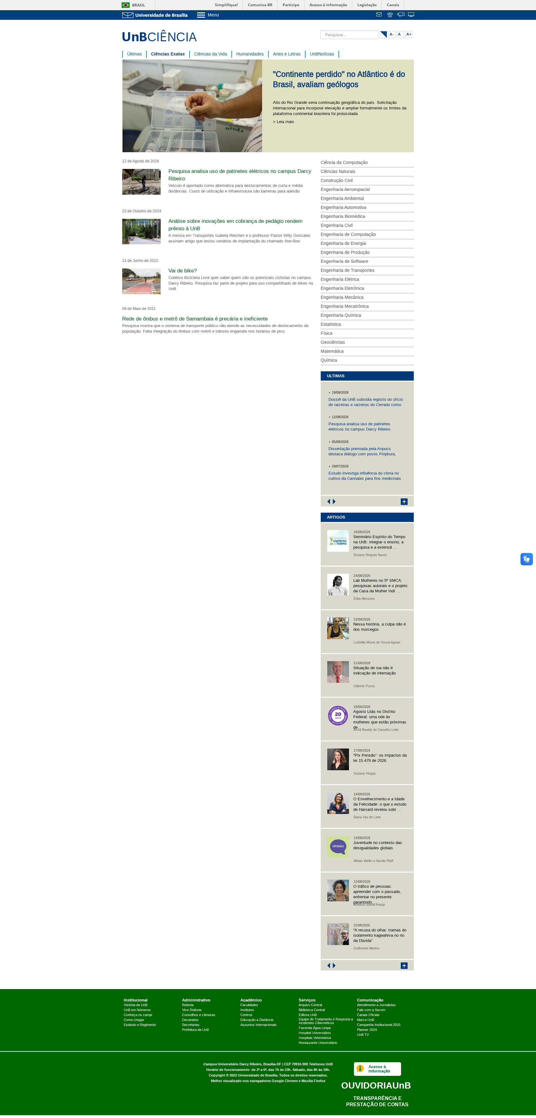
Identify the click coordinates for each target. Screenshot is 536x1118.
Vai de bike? (182, 271)
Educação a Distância (256, 1020)
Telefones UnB (321, 1064)
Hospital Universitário (315, 1033)
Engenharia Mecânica (342, 297)
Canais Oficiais (368, 1015)
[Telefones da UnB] (390, 15)
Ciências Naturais (338, 172)
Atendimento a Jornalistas (376, 1005)
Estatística (331, 324)
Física (327, 333)
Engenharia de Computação (348, 234)
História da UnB (135, 1005)
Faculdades (249, 1005)
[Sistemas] (411, 15)
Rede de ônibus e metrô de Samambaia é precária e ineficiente (195, 319)
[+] (401, 501)
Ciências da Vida (210, 54)
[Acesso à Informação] (360, 1069)
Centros (246, 1015)
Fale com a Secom (371, 1010)
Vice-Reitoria (191, 1010)
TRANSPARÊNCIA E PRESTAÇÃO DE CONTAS (377, 1101)
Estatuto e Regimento (140, 1025)
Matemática (332, 351)
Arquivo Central (310, 1005)
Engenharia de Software (344, 261)
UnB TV (363, 1035)
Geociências (333, 342)
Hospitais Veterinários (315, 1038)
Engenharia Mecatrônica (345, 306)
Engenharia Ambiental (342, 198)
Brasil (138, 5)
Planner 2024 (367, 1030)
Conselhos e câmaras (198, 1015)
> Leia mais (283, 121)
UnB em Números (137, 1010)
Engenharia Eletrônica (342, 288)
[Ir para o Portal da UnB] (156, 15)
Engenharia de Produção (345, 252)
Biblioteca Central (312, 1010)
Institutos (247, 1010)
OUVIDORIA (376, 1085)
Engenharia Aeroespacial (345, 189)
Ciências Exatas (168, 54)
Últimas (134, 54)
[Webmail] (380, 15)
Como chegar (134, 1020)
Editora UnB (308, 1015)
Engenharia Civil (337, 225)
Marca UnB (365, 1020)
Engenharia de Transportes (347, 270)
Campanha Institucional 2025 (378, 1025)
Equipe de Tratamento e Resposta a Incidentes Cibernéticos (326, 1021)
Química (329, 360)
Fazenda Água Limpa (315, 1028)
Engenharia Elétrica (340, 279)
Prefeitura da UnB (195, 1030)
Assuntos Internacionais (258, 1025)
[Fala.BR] (401, 15)
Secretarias (190, 1025)
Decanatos (190, 1020)
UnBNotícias (322, 54)
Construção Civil (337, 180)
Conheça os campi (138, 1015)
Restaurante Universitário (318, 1043)
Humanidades (250, 54)
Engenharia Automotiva (343, 207)
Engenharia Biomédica (343, 216)
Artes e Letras (287, 54)
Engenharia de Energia (343, 243)
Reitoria (188, 1005)
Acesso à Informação (379, 1069)
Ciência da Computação (344, 163)
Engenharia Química (341, 315)
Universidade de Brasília (257, 1075)
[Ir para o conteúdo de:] (194, 106)
